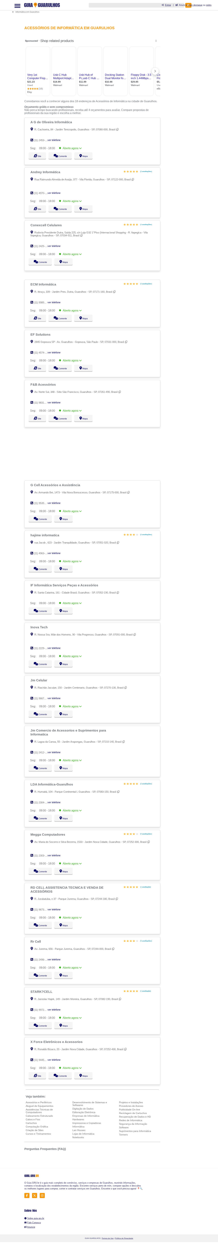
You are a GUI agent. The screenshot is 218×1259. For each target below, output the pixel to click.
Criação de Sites (34, 1130)
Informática (78, 1126)
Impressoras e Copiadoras (86, 1123)
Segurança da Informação (133, 1123)
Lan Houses (78, 1130)
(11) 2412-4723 (42, 752)
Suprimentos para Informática (135, 1131)
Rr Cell (36, 941)
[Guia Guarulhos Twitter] (35, 1195)
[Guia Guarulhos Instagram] (43, 1195)
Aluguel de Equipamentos (39, 1106)
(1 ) (145, 887)
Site (39, 156)
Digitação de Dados (83, 1108)
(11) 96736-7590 (43, 909)
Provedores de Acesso (131, 1106)
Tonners (123, 1134)
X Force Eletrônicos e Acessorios (56, 1042)
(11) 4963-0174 (42, 553)
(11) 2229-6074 (42, 648)
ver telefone (54, 140)
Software (124, 1127)
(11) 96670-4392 (43, 698)
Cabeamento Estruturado (39, 1115)
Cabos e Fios (33, 1119)
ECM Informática (43, 284)
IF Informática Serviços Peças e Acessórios (64, 585)
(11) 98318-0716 (43, 402)
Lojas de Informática (83, 1133)
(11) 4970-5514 (42, 193)
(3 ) (146, 224)
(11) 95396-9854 (43, 503)
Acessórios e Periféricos (39, 1102)
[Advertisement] (93, 454)
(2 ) (146, 784)
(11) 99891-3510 (43, 302)
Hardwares (78, 1119)
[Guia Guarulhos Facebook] (27, 1195)
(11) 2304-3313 (42, 802)
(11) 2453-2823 (42, 140)
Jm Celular (39, 680)
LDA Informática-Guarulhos (52, 784)
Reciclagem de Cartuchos (133, 1113)
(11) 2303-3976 (42, 855)
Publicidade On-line (129, 1109)
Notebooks (78, 1137)
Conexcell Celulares (46, 225)
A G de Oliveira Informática (51, 122)
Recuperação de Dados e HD (135, 1116)
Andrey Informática (45, 172)
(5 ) (146, 171)
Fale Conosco (34, 1222)
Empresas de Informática (85, 1115)
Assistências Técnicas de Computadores (39, 1111)
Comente (64, 156)
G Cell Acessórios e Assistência (55, 485)
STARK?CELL (41, 991)
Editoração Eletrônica (83, 1112)
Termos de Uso (108, 1238)
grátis (209, 5)
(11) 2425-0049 (42, 246)
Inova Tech (39, 627)
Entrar (168, 5)
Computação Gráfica (37, 1126)
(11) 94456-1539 (43, 1059)
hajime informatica (45, 535)
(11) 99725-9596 (43, 1009)
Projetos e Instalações (131, 1102)
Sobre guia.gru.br (35, 1218)
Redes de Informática (130, 1120)
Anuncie (31, 1227)
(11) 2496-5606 (42, 959)
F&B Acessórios (43, 384)
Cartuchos (31, 1123)
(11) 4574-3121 (42, 352)
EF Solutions (40, 334)
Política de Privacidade (124, 1238)
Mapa (88, 156)
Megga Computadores (48, 834)
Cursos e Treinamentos (38, 1133)
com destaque (195, 5)
